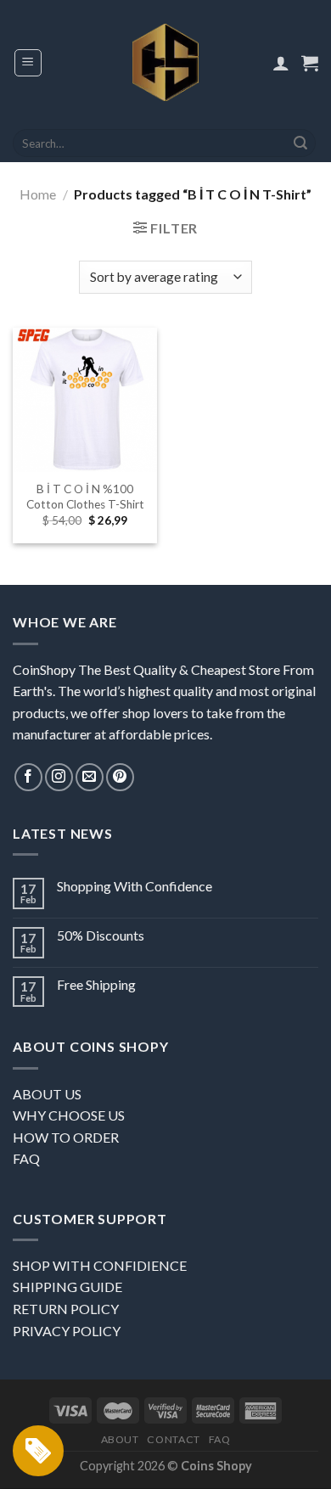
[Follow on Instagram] (59, 777)
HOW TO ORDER (66, 1137)
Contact (173, 1439)
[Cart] (309, 62)
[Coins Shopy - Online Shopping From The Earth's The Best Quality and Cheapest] (165, 62)
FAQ (26, 1158)
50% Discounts (100, 935)
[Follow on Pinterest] (120, 777)
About (120, 1439)
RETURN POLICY (66, 1309)
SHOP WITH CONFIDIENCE (100, 1265)
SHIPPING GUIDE (67, 1286)
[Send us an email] (90, 777)
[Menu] (28, 62)
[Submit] (300, 143)
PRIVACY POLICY (67, 1331)
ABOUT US (47, 1094)
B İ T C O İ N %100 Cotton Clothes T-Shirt (85, 496)
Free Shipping (96, 984)
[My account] (280, 62)
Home (38, 194)
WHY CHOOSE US (69, 1115)
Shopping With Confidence (134, 886)
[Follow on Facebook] (28, 777)
